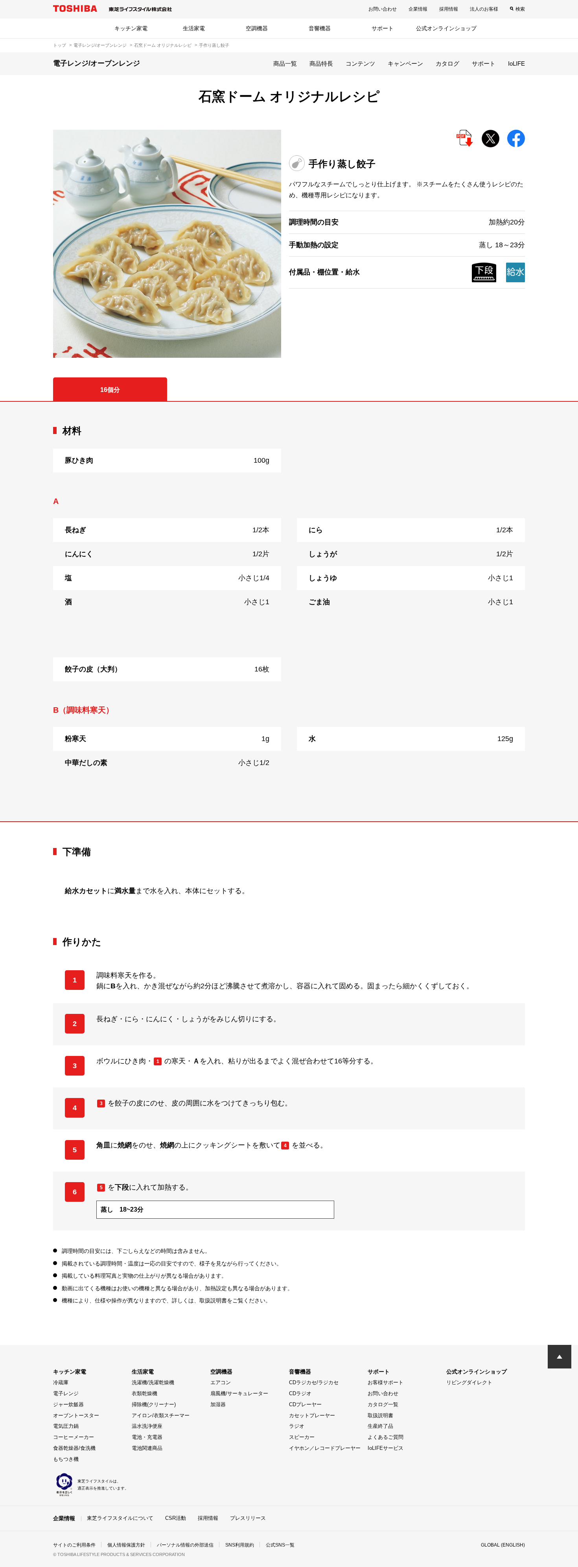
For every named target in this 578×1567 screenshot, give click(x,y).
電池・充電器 (147, 1437)
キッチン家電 (130, 28)
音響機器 (320, 28)
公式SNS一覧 (280, 1545)
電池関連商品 (147, 1448)
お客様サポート (385, 1382)
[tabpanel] (289, 611)
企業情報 (418, 9)
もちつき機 (66, 1459)
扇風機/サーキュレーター (239, 1393)
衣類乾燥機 (144, 1393)
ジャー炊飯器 (68, 1404)
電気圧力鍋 (66, 1426)
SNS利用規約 (239, 1545)
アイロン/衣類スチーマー (161, 1415)
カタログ (447, 63)
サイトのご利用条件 (74, 1545)
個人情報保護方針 (126, 1545)
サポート (383, 28)
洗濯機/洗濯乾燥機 (153, 1382)
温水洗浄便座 (147, 1426)
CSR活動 (175, 1518)
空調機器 (257, 28)
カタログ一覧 (383, 1404)
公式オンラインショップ (446, 28)
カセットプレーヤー (312, 1415)
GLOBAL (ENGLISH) (503, 1545)
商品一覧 (285, 63)
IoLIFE (516, 63)
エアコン (220, 1382)
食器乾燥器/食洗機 (74, 1448)
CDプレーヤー (305, 1404)
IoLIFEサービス (385, 1448)
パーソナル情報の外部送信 (185, 1545)
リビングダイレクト (469, 1382)
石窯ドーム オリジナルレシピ (162, 45)
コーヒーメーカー (73, 1437)
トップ (59, 45)
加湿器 (218, 1404)
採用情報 (448, 9)
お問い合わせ (382, 9)
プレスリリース (248, 1518)
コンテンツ (360, 63)
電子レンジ (66, 1393)
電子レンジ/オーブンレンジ (100, 45)
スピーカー (302, 1437)
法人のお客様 (484, 9)
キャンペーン (405, 63)
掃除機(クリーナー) (154, 1404)
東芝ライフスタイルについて (120, 1518)
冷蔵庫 (60, 1382)
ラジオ (296, 1426)
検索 (520, 9)
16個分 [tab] (110, 389)
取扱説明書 (380, 1415)
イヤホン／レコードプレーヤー (325, 1448)
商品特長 (321, 63)
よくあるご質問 (385, 1437)
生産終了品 (380, 1426)
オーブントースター (76, 1415)
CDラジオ (300, 1393)
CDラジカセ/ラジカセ (314, 1382)
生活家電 (194, 28)
